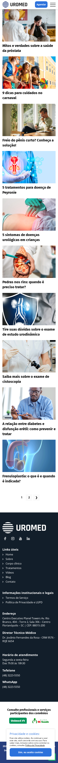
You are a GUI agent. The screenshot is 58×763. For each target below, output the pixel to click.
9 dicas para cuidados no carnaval (22, 95)
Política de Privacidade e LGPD (24, 602)
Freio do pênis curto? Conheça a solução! (28, 142)
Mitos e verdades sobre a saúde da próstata (27, 48)
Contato (10, 581)
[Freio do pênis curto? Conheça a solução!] (29, 120)
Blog (8, 577)
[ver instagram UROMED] (12, 538)
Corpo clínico (14, 563)
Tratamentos (13, 568)
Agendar (41, 4)
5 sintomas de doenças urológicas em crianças (21, 237)
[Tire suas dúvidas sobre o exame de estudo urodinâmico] (29, 309)
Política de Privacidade (35, 745)
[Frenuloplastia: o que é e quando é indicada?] (29, 456)
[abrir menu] (53, 4)
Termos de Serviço (17, 598)
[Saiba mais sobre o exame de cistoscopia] (29, 356)
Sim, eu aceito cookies (30, 752)
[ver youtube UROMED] (20, 538)
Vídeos (10, 572)
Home (9, 554)
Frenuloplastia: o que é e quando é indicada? (28, 478)
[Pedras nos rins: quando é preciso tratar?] (29, 262)
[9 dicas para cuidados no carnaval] (29, 72)
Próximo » (36, 497)
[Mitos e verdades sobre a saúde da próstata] (29, 25)
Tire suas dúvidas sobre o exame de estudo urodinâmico (28, 332)
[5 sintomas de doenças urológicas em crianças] (29, 214)
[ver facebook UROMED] (5, 538)
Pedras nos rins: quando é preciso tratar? (23, 284)
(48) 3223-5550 (11, 675)
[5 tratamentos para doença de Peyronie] (29, 167)
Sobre (9, 559)
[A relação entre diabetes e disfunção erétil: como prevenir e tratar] (29, 403)
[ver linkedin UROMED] (28, 538)
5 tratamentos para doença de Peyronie (26, 190)
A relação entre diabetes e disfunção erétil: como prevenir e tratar (29, 429)
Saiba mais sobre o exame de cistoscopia (25, 379)
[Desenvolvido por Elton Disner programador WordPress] (24, 527)
